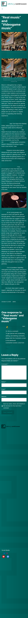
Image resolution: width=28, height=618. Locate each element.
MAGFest (6, 142)
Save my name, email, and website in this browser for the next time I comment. (14, 406)
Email (3, 389)
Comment (4, 364)
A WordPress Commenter (15, 326)
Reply (7, 348)
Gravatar (8, 345)
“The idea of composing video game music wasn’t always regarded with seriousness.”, (12, 121)
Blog (18, 301)
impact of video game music (13, 130)
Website (3, 396)
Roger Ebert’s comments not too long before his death (13, 286)
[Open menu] (2, 9)
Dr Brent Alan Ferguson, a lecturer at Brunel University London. (13, 148)
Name (3, 382)
